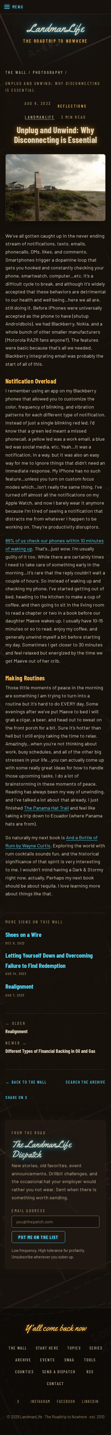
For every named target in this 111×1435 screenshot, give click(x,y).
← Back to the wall (26, 1081)
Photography (48, 72)
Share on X (16, 1097)
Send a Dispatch (58, 1371)
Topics (74, 1347)
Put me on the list (38, 1237)
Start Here (47, 1347)
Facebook (66, 1401)
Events (47, 1359)
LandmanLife (40, 117)
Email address (28, 1210)
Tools (90, 1359)
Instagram (40, 1401)
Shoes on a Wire (23, 934)
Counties (24, 1371)
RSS (89, 1371)
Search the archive (86, 1081)
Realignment (19, 986)
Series (96, 1347)
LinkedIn (90, 1401)
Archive (23, 1359)
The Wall (16, 72)
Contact (55, 1383)
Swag (69, 1359)
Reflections (72, 106)
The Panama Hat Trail (46, 808)
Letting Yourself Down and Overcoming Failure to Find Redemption (49, 960)
